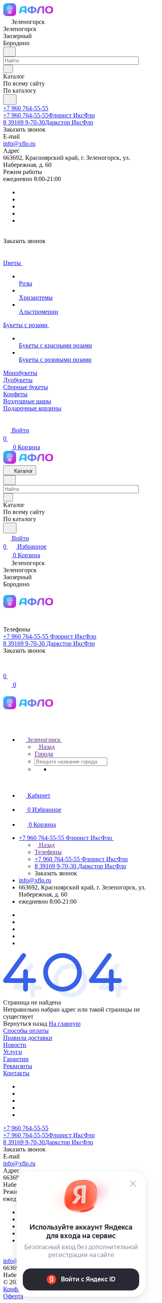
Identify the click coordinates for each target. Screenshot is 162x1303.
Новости (14, 1044)
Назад (46, 746)
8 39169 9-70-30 (48, 122)
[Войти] (6, 667)
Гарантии (16, 1059)
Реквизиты (17, 1066)
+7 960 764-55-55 (25, 108)
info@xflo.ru (19, 143)
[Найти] (10, 99)
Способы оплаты (26, 1030)
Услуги (12, 1052)
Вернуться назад (25, 1023)
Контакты (16, 1073)
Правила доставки (27, 1037)
